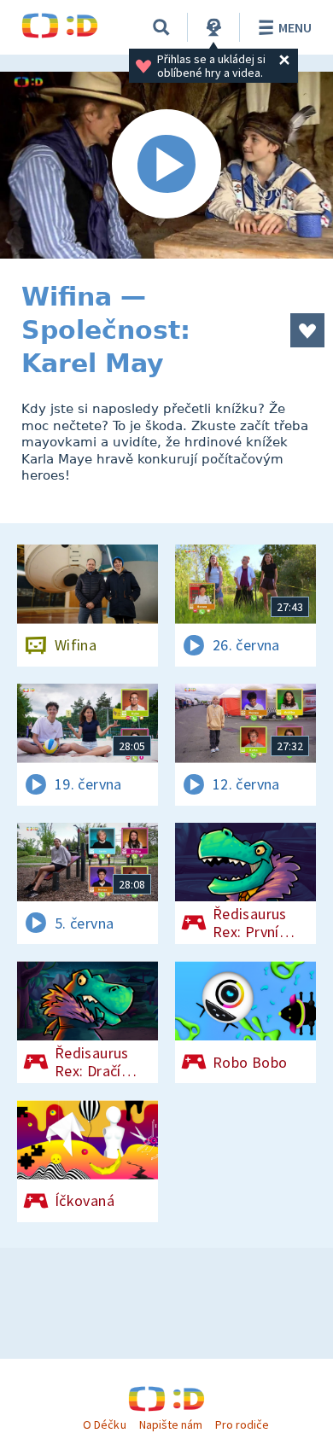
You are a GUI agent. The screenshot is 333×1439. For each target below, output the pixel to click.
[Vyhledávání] (161, 27)
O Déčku (104, 1424)
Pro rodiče (242, 1424)
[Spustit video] (166, 165)
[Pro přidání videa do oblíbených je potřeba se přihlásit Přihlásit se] (307, 330)
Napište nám (170, 1424)
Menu (295, 27)
